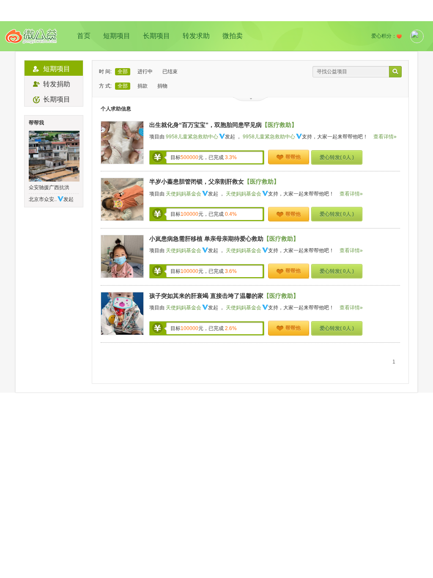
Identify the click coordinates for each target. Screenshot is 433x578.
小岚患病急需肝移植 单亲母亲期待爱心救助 (206, 238)
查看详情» (385, 137)
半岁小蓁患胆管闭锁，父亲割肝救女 (196, 181)
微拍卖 (232, 35)
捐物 (162, 86)
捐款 (142, 86)
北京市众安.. (43, 199)
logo (31, 36)
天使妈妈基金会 (183, 194)
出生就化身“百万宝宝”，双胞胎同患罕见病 (205, 124)
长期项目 (156, 35)
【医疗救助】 (279, 124)
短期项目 (116, 35)
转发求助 (196, 35)
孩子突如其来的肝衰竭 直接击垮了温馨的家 (206, 295)
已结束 (170, 71)
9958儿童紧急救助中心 (192, 137)
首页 (83, 35)
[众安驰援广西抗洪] (54, 156)
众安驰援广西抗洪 (49, 187)
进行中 (145, 71)
